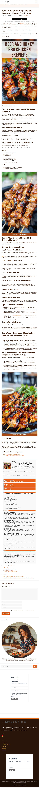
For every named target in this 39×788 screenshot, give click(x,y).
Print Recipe (24, 19)
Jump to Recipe (16, 19)
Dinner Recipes (7, 567)
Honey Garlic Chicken (8, 570)
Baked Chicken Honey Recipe (10, 569)
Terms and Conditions (6, 744)
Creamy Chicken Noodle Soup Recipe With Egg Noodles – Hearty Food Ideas (18, 577)
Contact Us (4, 749)
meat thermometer (17, 315)
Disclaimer (4, 748)
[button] (33, 1)
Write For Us (4, 746)
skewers (22, 23)
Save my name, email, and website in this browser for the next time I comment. (19, 610)
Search (35, 666)
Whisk (3, 256)
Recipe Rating (4, 586)
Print (14, 461)
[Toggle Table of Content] (12, 106)
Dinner (5, 4)
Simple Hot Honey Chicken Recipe (11, 571)
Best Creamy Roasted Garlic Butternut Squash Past (14, 457)
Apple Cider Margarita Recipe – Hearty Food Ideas (13, 576)
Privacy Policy (4, 742)
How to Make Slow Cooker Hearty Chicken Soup (14, 455)
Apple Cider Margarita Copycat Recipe (12, 454)
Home (2, 4)
